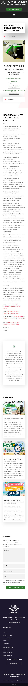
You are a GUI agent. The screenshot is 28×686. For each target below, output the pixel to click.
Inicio (4, 630)
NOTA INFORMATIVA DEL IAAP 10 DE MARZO (12, 306)
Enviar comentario (15, 587)
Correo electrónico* (14, 86)
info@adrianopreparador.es (14, 622)
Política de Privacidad (8, 652)
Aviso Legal (5, 649)
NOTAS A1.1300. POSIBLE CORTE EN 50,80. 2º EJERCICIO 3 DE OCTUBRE (12, 458)
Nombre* (14, 81)
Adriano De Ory (17, 351)
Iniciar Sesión (14, 663)
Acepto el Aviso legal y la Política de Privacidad (15, 91)
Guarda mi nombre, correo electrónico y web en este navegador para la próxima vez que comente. (14, 582)
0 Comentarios (11, 99)
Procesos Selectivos (12, 36)
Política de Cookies (7, 655)
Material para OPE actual (10, 418)
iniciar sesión (14, 9)
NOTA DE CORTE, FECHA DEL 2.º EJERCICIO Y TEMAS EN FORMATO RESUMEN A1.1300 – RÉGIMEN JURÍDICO (13, 500)
